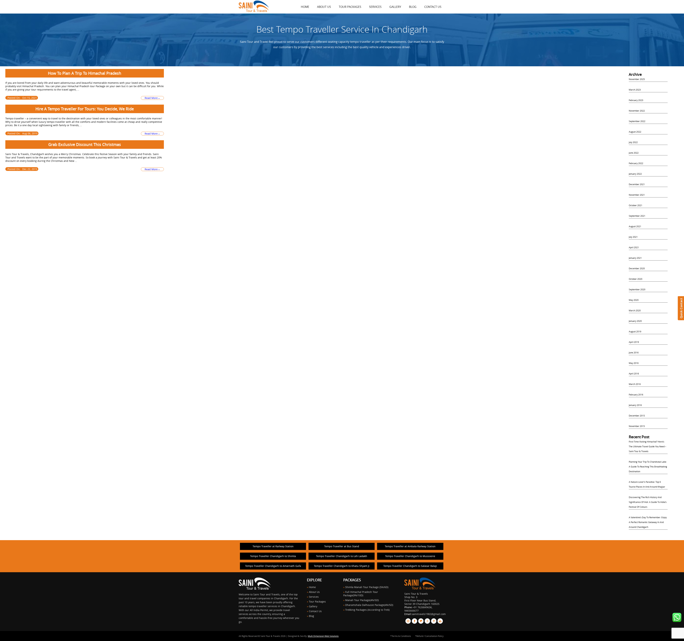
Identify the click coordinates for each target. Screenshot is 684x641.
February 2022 (636, 163)
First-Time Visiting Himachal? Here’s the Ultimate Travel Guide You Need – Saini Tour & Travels (647, 446)
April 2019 (634, 342)
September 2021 (637, 215)
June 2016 (634, 352)
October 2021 (635, 205)
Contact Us (432, 7)
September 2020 (637, 289)
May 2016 (634, 363)
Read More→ (152, 98)
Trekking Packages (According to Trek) (367, 609)
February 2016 (636, 394)
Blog (412, 7)
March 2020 (635, 310)
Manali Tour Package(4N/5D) (362, 600)
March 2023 (635, 89)
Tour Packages (350, 7)
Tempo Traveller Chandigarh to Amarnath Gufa (273, 566)
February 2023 (636, 100)
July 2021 (633, 236)
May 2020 (634, 299)
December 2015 (637, 415)
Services (375, 7)
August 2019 (635, 331)
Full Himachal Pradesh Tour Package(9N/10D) (360, 593)
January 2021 (635, 257)
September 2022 (637, 121)
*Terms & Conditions (400, 636)
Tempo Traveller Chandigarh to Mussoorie (410, 556)
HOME (305, 7)
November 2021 (637, 194)
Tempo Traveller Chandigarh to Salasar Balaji (410, 566)
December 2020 (637, 268)
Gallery (395, 7)
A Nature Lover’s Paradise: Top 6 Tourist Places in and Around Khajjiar (647, 484)
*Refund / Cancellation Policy (429, 636)
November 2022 (637, 110)
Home (312, 587)
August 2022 (635, 131)
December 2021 (637, 184)
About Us (324, 7)
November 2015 (637, 426)
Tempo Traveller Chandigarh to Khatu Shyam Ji (341, 566)
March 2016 (635, 384)
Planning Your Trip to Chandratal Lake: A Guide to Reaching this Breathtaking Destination (648, 466)
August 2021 (635, 226)
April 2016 (634, 373)
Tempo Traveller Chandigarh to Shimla (273, 556)
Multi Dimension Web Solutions (323, 636)
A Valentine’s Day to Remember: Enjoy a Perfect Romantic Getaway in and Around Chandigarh (648, 522)
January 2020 (635, 321)
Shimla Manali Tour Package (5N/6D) (366, 587)
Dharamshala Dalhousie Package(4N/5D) (369, 605)
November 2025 (637, 79)
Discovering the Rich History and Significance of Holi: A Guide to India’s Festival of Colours (648, 502)
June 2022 (634, 152)
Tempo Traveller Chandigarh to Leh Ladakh (341, 556)
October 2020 (635, 278)
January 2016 (635, 405)
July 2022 (633, 142)
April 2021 (634, 247)
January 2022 (635, 173)
